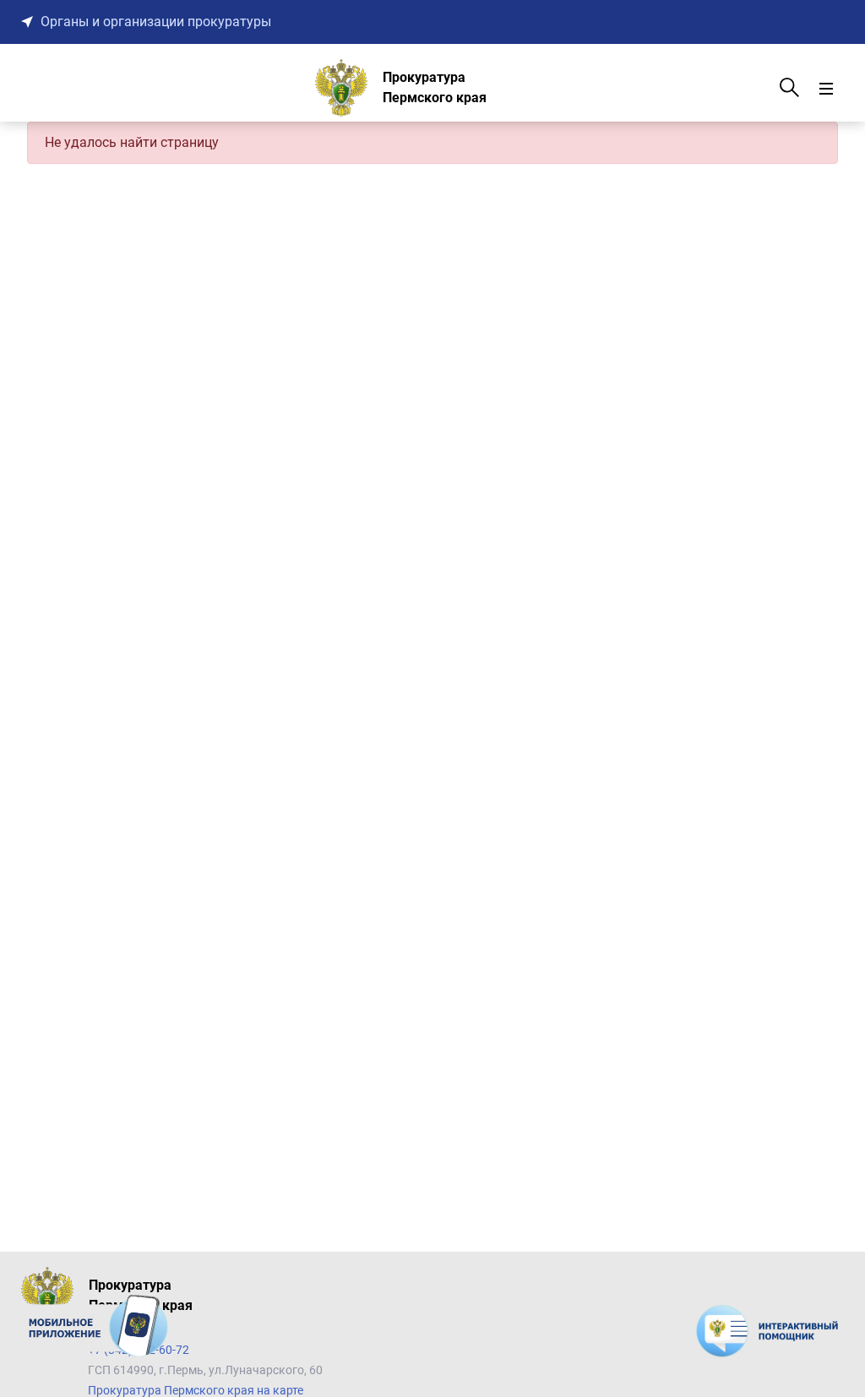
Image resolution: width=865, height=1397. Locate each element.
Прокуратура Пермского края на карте (195, 1390)
